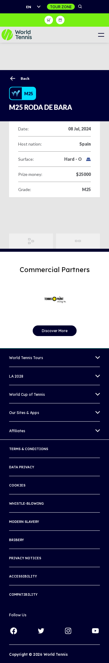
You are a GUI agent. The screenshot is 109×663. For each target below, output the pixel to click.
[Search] (80, 6)
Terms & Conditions (28, 449)
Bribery (16, 540)
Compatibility (23, 594)
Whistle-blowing (26, 503)
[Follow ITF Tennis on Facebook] (13, 630)
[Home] (16, 35)
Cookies (17, 485)
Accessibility (23, 576)
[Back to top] (104, 652)
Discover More (55, 330)
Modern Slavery (24, 521)
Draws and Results (31, 241)
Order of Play (78, 241)
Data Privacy (21, 467)
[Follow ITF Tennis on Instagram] (68, 630)
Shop (49, 20)
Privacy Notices (25, 558)
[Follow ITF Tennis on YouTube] (95, 630)
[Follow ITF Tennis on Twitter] (40, 630)
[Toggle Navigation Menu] (101, 35)
